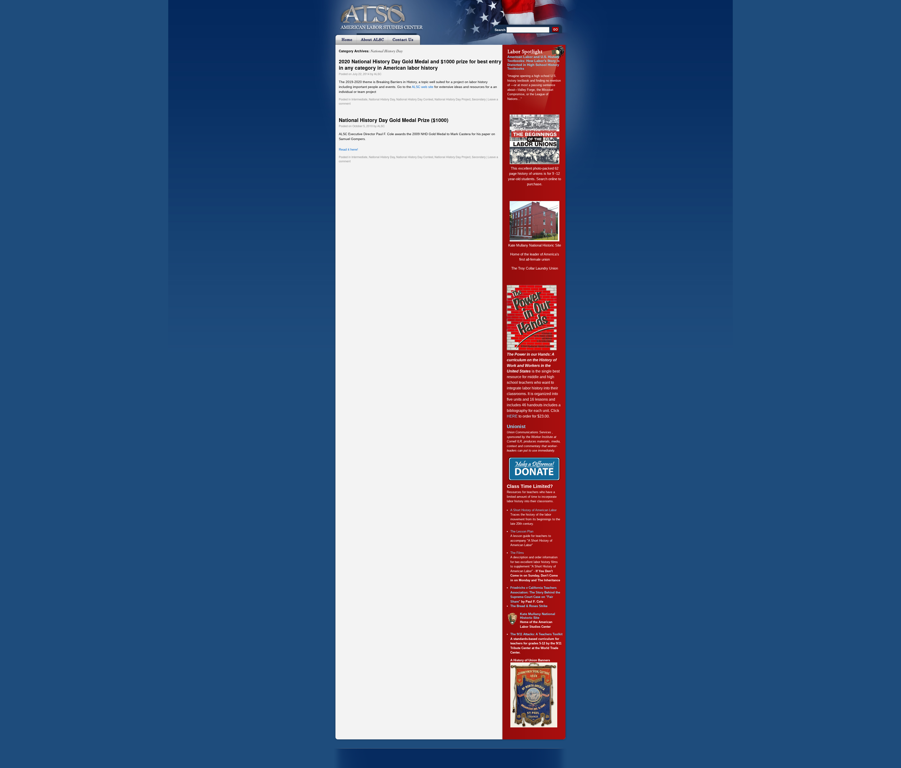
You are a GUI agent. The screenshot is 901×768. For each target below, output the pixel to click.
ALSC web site (422, 87)
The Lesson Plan (521, 531)
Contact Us (404, 39)
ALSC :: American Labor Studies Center (379, 15)
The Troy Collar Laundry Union (534, 268)
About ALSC (372, 39)
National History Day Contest (414, 99)
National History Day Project (452, 99)
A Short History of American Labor (533, 510)
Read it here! (348, 149)
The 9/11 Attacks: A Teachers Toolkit (536, 634)
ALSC (378, 74)
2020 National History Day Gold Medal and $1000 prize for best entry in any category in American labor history (420, 64)
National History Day (382, 99)
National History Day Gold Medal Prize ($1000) (393, 119)
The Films (517, 553)
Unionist (516, 426)
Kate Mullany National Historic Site (534, 245)
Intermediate (359, 99)
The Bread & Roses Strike (528, 606)
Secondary (479, 99)
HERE (512, 416)
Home (345, 39)
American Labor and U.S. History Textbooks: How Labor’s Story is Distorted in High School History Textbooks (533, 62)
